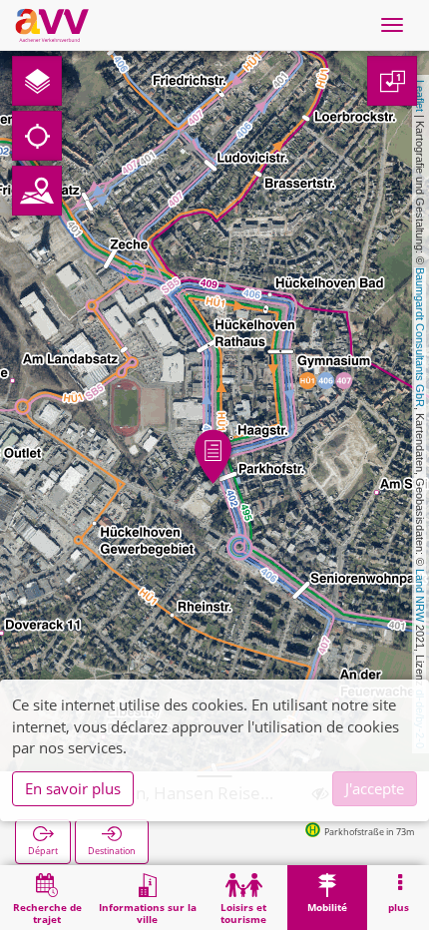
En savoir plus (73, 788)
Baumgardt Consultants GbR (420, 337)
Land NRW (420, 595)
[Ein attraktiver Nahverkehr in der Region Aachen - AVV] (52, 25)
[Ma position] (37, 136)
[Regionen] (37, 191)
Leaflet (420, 96)
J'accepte (374, 788)
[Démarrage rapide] (37, 81)
